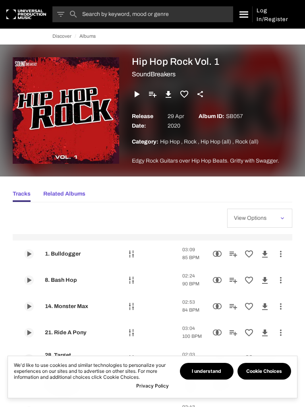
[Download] (168, 94)
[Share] (200, 94)
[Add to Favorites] (184, 94)
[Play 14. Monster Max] (29, 306)
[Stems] (131, 254)
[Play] (136, 94)
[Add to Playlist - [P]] (152, 94)
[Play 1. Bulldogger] (29, 254)
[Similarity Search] (217, 254)
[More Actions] (281, 254)
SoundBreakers (154, 74)
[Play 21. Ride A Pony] (29, 332)
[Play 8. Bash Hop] (29, 280)
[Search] (242, 14)
